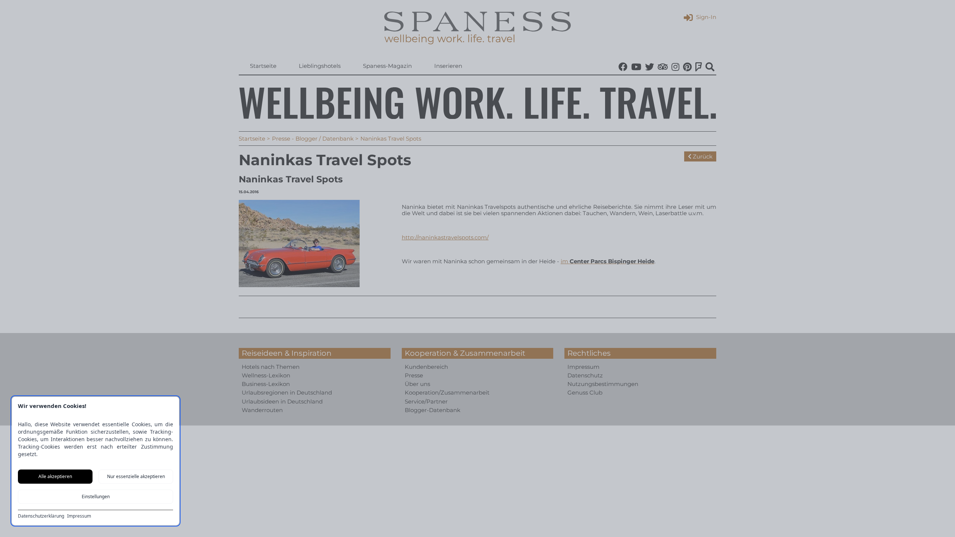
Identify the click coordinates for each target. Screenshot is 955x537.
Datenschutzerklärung (41, 516)
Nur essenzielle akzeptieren (136, 476)
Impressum (79, 516)
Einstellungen (96, 496)
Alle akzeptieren (55, 476)
